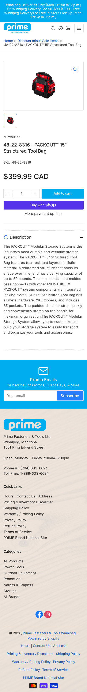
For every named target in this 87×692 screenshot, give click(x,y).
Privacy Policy (15, 520)
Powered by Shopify (43, 638)
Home (8, 41)
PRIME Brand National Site (25, 538)
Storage (10, 591)
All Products (13, 561)
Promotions (13, 579)
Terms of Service (18, 532)
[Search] (53, 28)
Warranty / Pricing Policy (24, 514)
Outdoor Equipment (20, 573)
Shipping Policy (16, 508)
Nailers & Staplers (18, 585)
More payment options (43, 213)
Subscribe (70, 395)
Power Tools (14, 567)
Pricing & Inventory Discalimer (28, 502)
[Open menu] (79, 28)
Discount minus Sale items (38, 41)
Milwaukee (12, 137)
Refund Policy (15, 526)
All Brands (12, 597)
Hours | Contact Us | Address (28, 496)
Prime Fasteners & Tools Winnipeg (49, 633)
